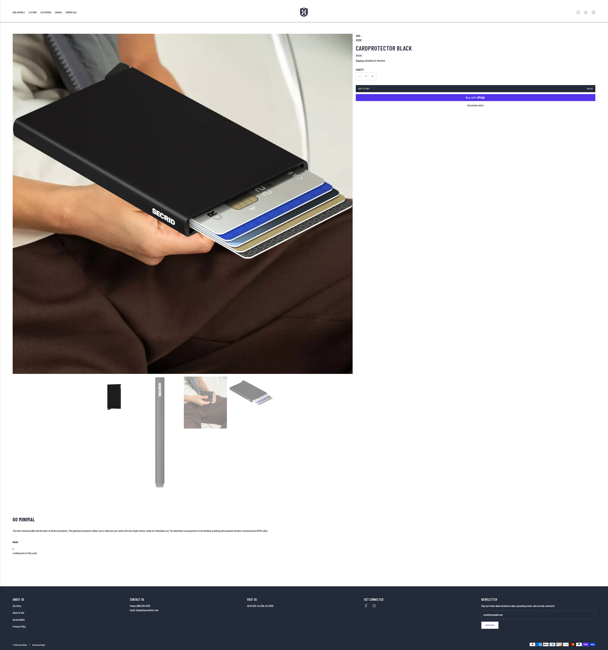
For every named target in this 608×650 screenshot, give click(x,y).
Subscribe (490, 625)
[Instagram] (374, 605)
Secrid (358, 40)
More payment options (475, 105)
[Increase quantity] (372, 76)
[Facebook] (366, 605)
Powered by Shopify (38, 645)
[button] (16, 203)
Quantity (360, 69)
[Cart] (586, 12)
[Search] (578, 12)
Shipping (360, 60)
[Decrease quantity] (360, 76)
